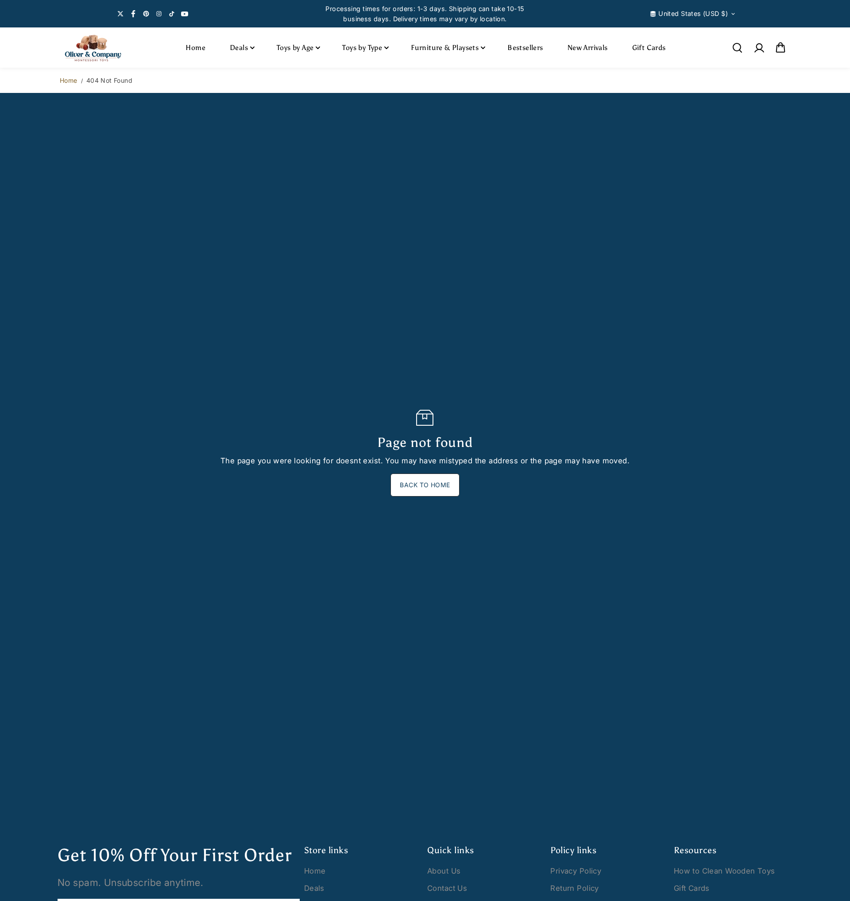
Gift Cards (649, 47)
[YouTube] (184, 13)
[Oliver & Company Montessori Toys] (93, 47)
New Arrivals (588, 47)
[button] (780, 48)
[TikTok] (171, 13)
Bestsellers (525, 47)
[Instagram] (159, 13)
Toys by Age (295, 47)
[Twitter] (120, 13)
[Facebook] (133, 13)
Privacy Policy (575, 870)
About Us (443, 870)
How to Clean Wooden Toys (724, 870)
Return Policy (574, 888)
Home (195, 47)
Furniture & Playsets (445, 47)
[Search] (737, 48)
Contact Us (447, 888)
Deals (239, 47)
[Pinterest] (146, 13)
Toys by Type (362, 47)
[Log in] (759, 48)
